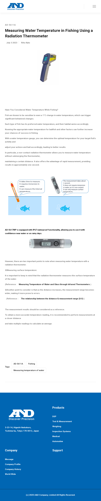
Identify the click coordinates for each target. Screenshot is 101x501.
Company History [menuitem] (13, 469)
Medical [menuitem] (56, 436)
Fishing (31, 364)
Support (57, 450)
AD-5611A (18, 364)
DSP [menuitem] (54, 416)
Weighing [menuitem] (56, 426)
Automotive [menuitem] (57, 441)
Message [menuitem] (9, 459)
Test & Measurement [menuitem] (62, 421)
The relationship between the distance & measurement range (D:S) (52, 298)
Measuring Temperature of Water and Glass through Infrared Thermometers (54, 284)
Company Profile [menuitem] (13, 464)
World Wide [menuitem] (10, 474)
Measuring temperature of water (29, 370)
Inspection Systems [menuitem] (61, 431)
